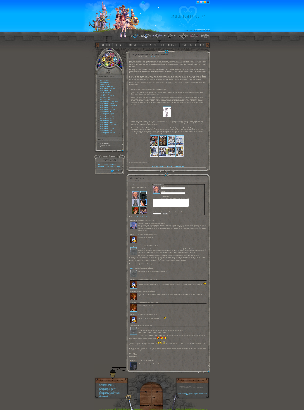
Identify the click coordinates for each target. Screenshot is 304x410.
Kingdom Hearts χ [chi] (106, 107)
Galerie (205, 393)
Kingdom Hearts (104, 134)
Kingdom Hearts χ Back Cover (109, 101)
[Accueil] (105, 45)
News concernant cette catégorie (162, 166)
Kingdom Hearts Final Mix (107, 132)
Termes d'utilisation (194, 394)
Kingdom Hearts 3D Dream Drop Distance (109, 392)
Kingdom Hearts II (105, 126)
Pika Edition (112, 164)
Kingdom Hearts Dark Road (108, 88)
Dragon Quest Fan (110, 166)
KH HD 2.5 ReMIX (105, 98)
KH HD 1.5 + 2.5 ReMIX (107, 96)
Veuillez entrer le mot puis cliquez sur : (170, 212)
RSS (187, 394)
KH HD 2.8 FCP (104, 94)
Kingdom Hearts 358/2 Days (108, 122)
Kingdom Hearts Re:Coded (105, 388)
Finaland (106, 164)
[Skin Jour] (203, 2)
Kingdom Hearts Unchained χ (108, 105)
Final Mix (110, 384)
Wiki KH (100, 164)
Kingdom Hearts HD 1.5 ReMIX (106, 393)
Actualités (184, 393)
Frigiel (118, 166)
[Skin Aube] (201, 2)
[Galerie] (132, 45)
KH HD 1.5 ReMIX (105, 99)
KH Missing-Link (104, 84)
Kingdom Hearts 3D (105, 111)
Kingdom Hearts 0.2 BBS (107, 117)
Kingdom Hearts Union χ (107, 103)
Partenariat (116, 171)
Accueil (179, 393)
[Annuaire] (172, 45)
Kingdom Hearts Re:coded (107, 113)
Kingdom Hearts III (105, 90)
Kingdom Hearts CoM (106, 130)
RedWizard (154, 57)
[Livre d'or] (187, 45)
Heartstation (167, 57)
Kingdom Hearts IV (105, 82)
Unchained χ (114, 394)
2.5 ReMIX (118, 393)
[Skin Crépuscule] (205, 2)
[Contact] (119, 45)
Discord (201, 393)
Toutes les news (178, 166)
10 (150, 216)
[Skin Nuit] (208, 2)
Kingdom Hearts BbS (106, 120)
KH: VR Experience (105, 92)
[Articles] (146, 45)
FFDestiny (101, 166)
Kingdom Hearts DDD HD (107, 109)
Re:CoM (112, 385)
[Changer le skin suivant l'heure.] (198, 2)
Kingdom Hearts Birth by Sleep (106, 391)
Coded (114, 388)
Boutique (196, 393)
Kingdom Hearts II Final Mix (108, 124)
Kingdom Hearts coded (106, 115)
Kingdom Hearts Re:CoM (107, 128)
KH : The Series (104, 80)
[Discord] (200, 45)
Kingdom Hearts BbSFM (107, 118)
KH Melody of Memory (106, 86)
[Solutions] (159, 45)
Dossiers (190, 393)
